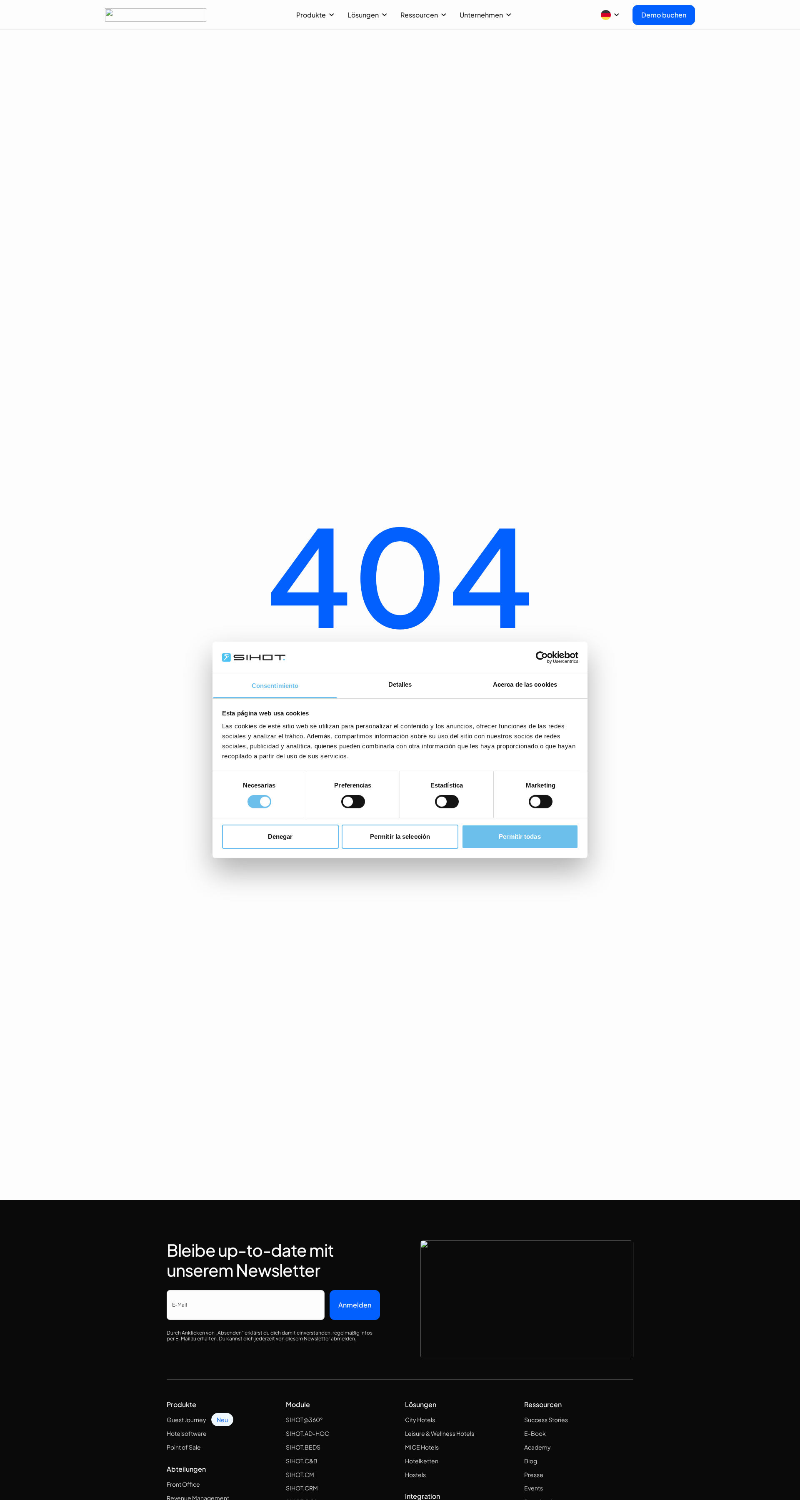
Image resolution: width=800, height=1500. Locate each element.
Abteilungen (186, 1469)
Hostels (415, 1474)
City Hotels (420, 1419)
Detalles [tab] (400, 684)
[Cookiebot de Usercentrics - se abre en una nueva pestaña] (541, 657)
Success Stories (546, 1419)
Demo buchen (663, 14)
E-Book (535, 1433)
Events (533, 1488)
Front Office (183, 1484)
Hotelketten (421, 1461)
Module (298, 1404)
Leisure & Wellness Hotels (439, 1433)
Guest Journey (186, 1419)
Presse (533, 1474)
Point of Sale (184, 1447)
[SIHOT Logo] (155, 15)
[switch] (353, 801)
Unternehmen (481, 14)
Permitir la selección (400, 836)
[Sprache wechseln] (610, 15)
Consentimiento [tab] (275, 685)
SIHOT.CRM (302, 1488)
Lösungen (363, 14)
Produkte (311, 14)
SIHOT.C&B (302, 1461)
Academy (537, 1447)
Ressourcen (419, 14)
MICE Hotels (422, 1447)
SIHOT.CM (300, 1474)
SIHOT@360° (304, 1419)
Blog (530, 1461)
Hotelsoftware (187, 1433)
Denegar (280, 836)
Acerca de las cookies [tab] (525, 684)
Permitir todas (519, 836)
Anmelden (354, 1304)
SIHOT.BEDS (303, 1447)
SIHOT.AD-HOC (307, 1433)
